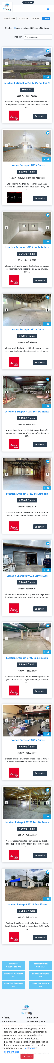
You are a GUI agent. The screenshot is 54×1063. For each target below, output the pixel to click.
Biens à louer (10, 18)
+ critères (46, 19)
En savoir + (40, 116)
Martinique (23, 18)
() (42, 9)
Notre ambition (9, 1021)
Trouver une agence (36, 1021)
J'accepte (27, 1056)
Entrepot (35, 18)
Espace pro (28, 2)
